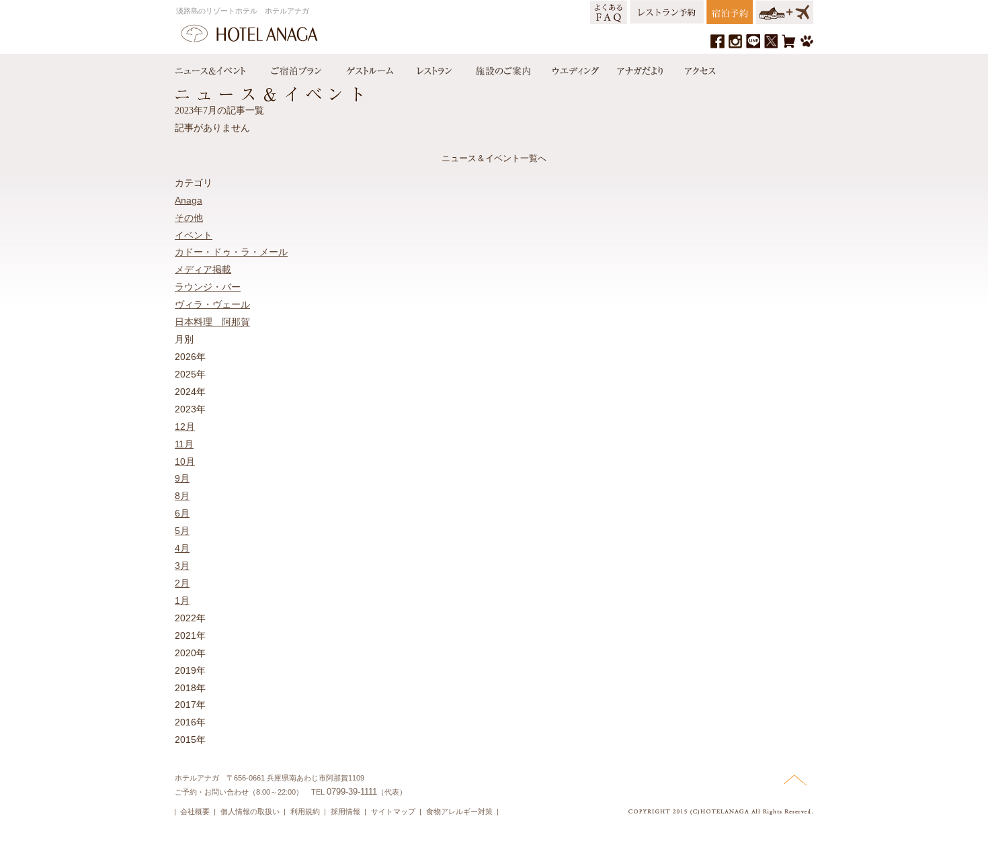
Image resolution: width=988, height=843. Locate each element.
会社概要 (195, 811)
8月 (182, 495)
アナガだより (641, 68)
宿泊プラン (295, 68)
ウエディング (574, 68)
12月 (185, 426)
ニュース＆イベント (217, 68)
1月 (182, 600)
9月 (182, 478)
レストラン (433, 68)
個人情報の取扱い (250, 811)
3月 (182, 565)
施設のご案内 (502, 68)
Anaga (188, 200)
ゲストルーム (368, 68)
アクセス (697, 68)
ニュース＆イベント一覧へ (494, 158)
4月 (182, 548)
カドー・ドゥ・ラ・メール (231, 252)
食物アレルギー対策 (459, 811)
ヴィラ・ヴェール (212, 304)
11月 (184, 444)
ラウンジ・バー (208, 286)
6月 (182, 513)
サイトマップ (393, 811)
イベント (193, 235)
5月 (182, 530)
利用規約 (305, 811)
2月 (182, 583)
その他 (189, 217)
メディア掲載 (203, 269)
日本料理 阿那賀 (212, 321)
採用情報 (345, 811)
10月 (185, 461)
